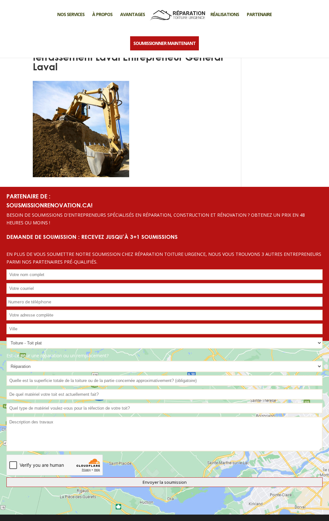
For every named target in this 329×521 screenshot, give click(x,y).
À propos (102, 14)
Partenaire (259, 14)
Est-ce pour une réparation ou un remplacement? (57, 355)
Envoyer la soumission (165, 482)
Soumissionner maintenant (164, 43)
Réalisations (224, 14)
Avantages (132, 14)
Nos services (70, 14)
